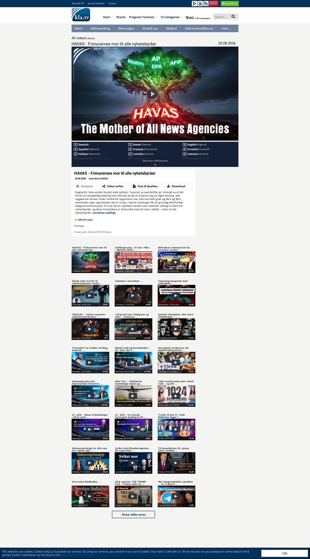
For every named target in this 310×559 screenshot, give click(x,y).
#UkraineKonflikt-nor (199, 28)
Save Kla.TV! (78, 3)
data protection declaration (77, 555)
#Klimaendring (100, 28)
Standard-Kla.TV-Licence (99, 231)
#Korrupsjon (126, 28)
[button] (213, 3)
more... (225, 28)
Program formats (142, 17)
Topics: (78, 28)
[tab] (87, 186)
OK (284, 553)
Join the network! (96, 3)
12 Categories (170, 17)
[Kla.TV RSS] (206, 3)
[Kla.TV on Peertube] (194, 3)
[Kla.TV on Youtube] (200, 3)
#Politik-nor (150, 28)
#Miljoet (171, 28)
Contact (112, 3)
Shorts (121, 17)
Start (107, 17)
